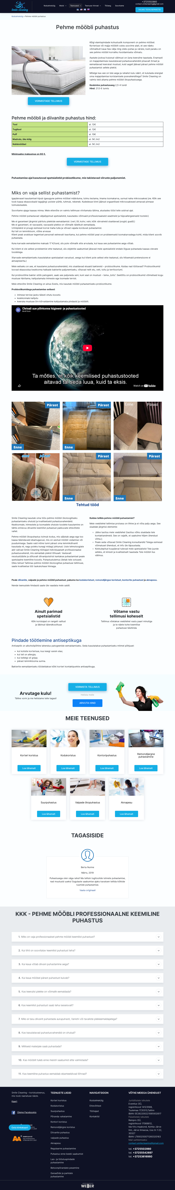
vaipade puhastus (60, 1137)
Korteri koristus (58, 1100)
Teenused (74, 6)
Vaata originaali (88, 890)
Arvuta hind (87, 703)
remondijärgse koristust (108, 580)
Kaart (14, 1101)
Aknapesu (56, 1143)
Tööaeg (108, 6)
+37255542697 (143, 1152)
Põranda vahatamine (61, 1116)
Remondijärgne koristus (63, 1127)
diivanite (22, 580)
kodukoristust (86, 580)
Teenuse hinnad (92, 6)
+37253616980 (142, 1156)
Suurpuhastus (58, 1111)
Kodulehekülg (49, 6)
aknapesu (151, 580)
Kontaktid (94, 1116)
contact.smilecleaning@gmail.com (149, 4)
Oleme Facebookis (26, 1112)
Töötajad (94, 1111)
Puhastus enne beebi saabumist (67, 1153)
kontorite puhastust (132, 580)
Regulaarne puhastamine (63, 1148)
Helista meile (87, 694)
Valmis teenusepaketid (149, 9)
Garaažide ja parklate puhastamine (62, 1175)
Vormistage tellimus (48, 101)
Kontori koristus (59, 1121)
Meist (61, 6)
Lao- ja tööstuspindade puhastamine (63, 1161)
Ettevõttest (95, 1105)
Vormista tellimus (87, 687)
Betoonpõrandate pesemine (65, 1167)
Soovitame (119, 6)
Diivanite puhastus (60, 1132)
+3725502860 (149, 1)
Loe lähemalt (29, 768)
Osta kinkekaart (19, 1127)
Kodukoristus (57, 1105)
